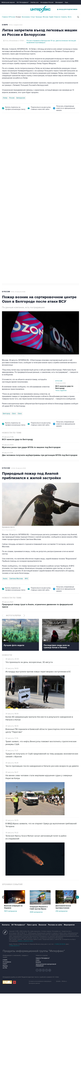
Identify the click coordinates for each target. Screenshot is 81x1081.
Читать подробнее (64, 388)
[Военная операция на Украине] (14, 903)
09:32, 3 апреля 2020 (15, 25)
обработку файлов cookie (25, 941)
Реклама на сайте (55, 925)
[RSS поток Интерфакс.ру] (46, 970)
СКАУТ (5, 964)
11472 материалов (10, 911)
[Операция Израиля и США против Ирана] (40, 904)
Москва (45, 17)
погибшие (28, 216)
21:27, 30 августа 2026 (48, 124)
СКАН (37, 960)
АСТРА (5, 968)
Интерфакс (40, 9)
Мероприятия (69, 925)
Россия (11, 98)
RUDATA (38, 962)
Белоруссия (20, 98)
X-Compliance (7, 962)
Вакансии (42, 925)
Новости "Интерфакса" (43, 958)
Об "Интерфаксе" (23, 2)
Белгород (6, 216)
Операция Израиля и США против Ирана (39, 908)
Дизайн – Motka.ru (61, 981)
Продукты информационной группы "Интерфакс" (34, 951)
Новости (57, 17)
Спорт (33, 17)
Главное (5, 17)
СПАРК (5, 960)
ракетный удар (17, 216)
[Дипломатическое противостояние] (65, 903)
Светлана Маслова (16, 579)
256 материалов (61, 911)
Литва (5, 98)
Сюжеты (64, 17)
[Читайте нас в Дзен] (37, 970)
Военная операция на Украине (27, 125)
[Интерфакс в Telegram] (40, 970)
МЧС (26, 579)
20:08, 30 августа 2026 (18, 468)
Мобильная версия (8, 2)
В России (12, 17)
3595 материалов (36, 912)
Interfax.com (34, 2)
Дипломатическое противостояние (63, 907)
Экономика (26, 17)
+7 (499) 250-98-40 (59, 944)
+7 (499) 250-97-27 (14, 946)
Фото (70, 17)
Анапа (5, 579)
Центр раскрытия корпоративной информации (46, 965)
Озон (20, 413)
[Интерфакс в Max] (49, 970)
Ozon (14, 413)
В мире (18, 17)
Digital (51, 17)
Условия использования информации (40, 981)
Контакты (6, 925)
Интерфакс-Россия (46, 2)
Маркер (5, 966)
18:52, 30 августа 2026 (18, 292)
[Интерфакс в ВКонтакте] (43, 970)
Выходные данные (34, 983)
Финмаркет (59, 2)
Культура (39, 17)
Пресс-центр (32, 925)
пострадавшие (39, 216)
